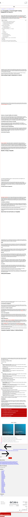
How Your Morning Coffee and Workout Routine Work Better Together (8, 462)
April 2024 (2, 489)
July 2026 (2, 471)
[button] (14, 6)
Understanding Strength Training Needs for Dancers (8, 21)
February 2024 (3, 490)
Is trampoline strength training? (7, 409)
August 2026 (2, 470)
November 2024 (3, 484)
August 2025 (2, 478)
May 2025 (2, 480)
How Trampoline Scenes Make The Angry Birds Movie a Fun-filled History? (9, 463)
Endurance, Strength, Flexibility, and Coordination (8, 22)
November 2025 (3, 476)
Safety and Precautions (5, 33)
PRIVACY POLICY (2, 501)
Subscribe (17, 505)
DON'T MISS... (3, 39)
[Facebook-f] (11, 502)
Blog (2, 495)
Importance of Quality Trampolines (7, 35)
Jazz (3, 30)
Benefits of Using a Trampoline (6, 25)
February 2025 (3, 482)
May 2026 (2, 472)
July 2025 (2, 479)
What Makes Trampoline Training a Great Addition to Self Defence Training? (9, 461)
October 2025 (3, 477)
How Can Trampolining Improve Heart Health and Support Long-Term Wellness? (9, 464)
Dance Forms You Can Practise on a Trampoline (8, 28)
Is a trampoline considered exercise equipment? (9, 412)
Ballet (3, 29)
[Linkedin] (17, 502)
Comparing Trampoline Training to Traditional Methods (9, 37)
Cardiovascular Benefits (5, 26)
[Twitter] (13, 502)
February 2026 (3, 474)
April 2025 (2, 481)
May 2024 (2, 488)
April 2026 (2, 473)
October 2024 (3, 485)
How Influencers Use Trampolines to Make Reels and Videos (9, 41)
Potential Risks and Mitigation (6, 34)
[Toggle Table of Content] (25, 20)
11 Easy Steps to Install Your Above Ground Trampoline (9, 40)
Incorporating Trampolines (6, 24)
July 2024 (2, 487)
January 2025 (3, 483)
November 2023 (3, 492)
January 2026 (3, 475)
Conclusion (3, 38)
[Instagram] (15, 502)
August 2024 (2, 486)
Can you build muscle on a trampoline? (8, 414)
